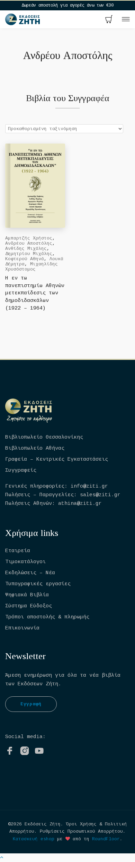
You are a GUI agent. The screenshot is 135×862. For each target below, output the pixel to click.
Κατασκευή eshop (33, 839)
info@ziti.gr (89, 486)
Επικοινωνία (22, 628)
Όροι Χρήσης (81, 824)
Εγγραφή (31, 704)
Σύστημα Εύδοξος (28, 606)
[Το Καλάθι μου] (109, 20)
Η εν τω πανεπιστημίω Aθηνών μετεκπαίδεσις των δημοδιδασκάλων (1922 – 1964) (34, 293)
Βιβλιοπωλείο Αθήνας (34, 448)
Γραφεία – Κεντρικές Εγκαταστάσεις (56, 459)
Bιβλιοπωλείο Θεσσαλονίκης (44, 437)
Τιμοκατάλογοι (25, 562)
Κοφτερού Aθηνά (24, 259)
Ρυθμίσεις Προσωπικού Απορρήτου (81, 831)
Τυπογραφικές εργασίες (38, 584)
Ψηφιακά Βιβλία (27, 595)
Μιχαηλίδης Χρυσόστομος (31, 267)
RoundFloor (106, 839)
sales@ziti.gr (100, 495)
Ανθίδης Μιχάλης (26, 248)
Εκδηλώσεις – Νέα (30, 573)
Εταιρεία (17, 551)
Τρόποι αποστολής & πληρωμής (47, 617)
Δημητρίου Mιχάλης (28, 253)
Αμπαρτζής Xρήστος (28, 238)
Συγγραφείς (20, 470)
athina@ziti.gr (80, 504)
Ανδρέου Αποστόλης (28, 243)
